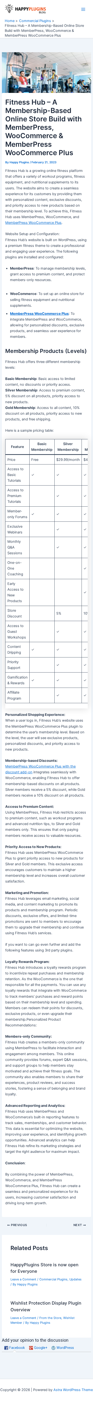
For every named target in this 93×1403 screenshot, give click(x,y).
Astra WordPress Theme (73, 1390)
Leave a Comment (23, 1279)
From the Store (50, 1318)
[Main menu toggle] (83, 9)
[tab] (15, 1348)
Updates (75, 1279)
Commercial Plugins (53, 1279)
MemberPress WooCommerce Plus (33, 223)
